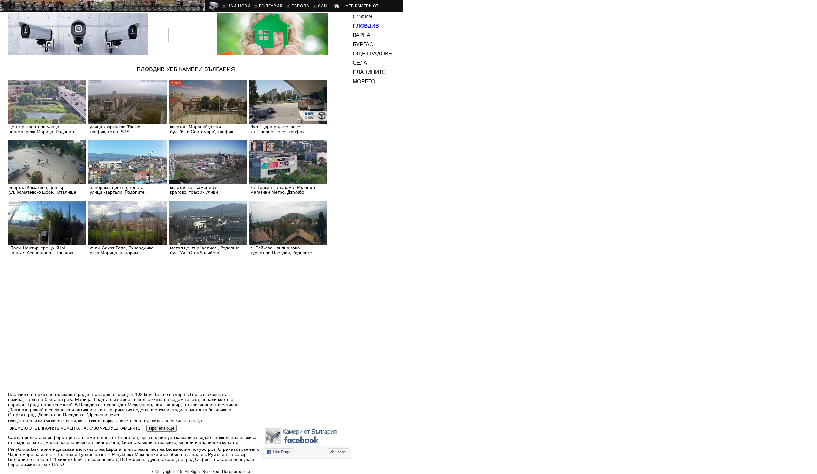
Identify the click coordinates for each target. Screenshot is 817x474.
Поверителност (236, 472)
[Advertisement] (124, 278)
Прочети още (161, 428)
